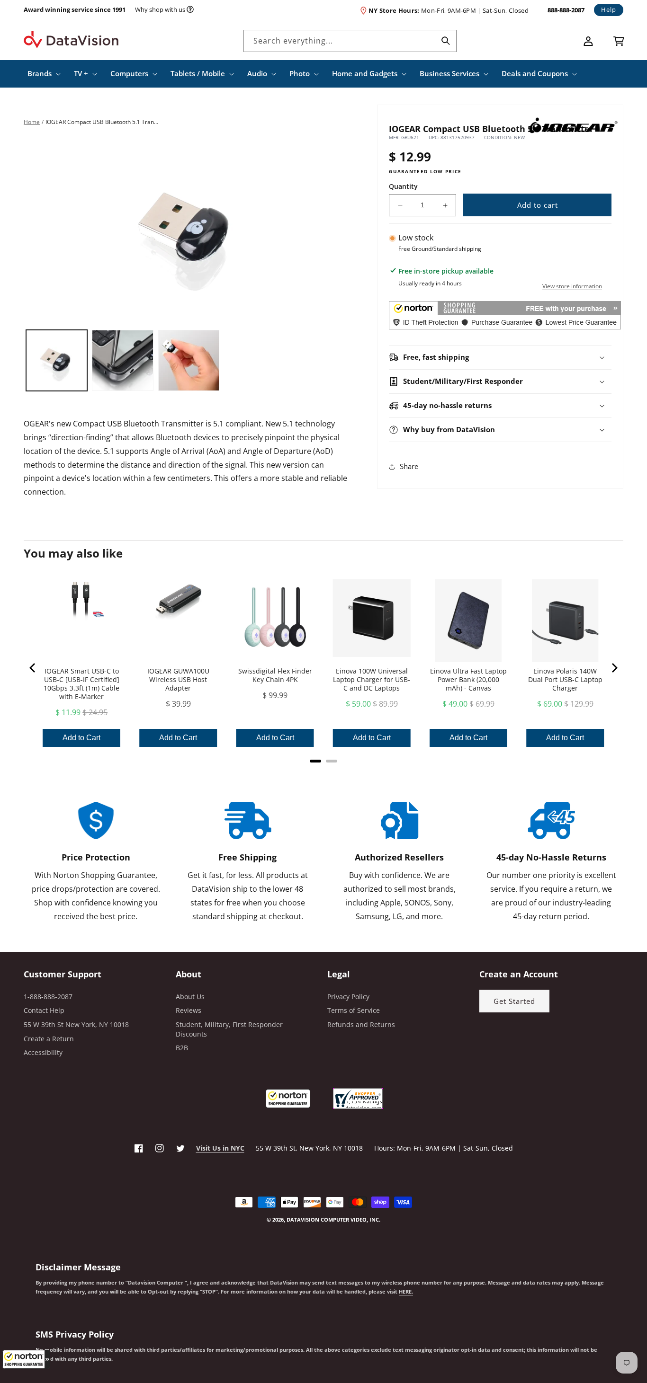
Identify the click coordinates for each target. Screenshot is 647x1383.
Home (32, 122)
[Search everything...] (445, 40)
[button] (26, 1359)
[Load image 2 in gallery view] (122, 360)
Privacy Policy (348, 996)
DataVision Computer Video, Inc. (333, 1219)
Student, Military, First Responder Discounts (229, 1029)
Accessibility (43, 1052)
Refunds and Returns (361, 1024)
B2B (182, 1047)
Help (608, 9)
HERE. (406, 1291)
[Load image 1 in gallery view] (56, 360)
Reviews (188, 1010)
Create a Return (49, 1038)
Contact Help (44, 1010)
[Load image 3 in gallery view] (188, 360)
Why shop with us (160, 9)
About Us (190, 996)
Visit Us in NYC (220, 1148)
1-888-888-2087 (48, 996)
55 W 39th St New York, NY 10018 (76, 1024)
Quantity (403, 186)
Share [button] (409, 466)
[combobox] (350, 41)
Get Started (514, 1001)
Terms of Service (353, 1010)
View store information (572, 287)
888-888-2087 (566, 10)
